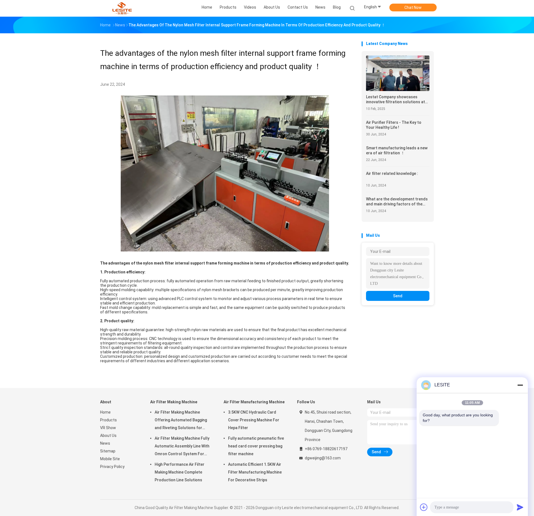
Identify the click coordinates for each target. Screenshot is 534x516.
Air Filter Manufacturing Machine (254, 402)
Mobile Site (110, 459)
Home (105, 412)
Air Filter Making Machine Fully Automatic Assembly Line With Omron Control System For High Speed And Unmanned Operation (182, 447)
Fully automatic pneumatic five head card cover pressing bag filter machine (256, 446)
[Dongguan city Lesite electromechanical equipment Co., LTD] (121, 8)
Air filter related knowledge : (392, 173)
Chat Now (413, 7)
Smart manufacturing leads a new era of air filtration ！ (396, 150)
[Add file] (424, 507)
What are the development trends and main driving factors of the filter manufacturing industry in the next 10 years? (397, 202)
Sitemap (107, 451)
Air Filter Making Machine (173, 402)
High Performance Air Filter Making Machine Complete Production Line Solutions (179, 472)
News (105, 443)
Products (108, 420)
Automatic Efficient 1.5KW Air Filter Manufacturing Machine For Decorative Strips (255, 472)
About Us (108, 435)
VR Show (108, 428)
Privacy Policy (112, 466)
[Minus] (520, 385)
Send (397, 296)
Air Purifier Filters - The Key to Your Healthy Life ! (393, 125)
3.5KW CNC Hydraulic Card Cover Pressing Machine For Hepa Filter (253, 420)
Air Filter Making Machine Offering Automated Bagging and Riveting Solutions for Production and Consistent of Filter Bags (182, 421)
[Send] (520, 507)
